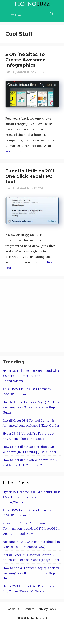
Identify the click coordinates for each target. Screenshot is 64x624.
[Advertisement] (32, 315)
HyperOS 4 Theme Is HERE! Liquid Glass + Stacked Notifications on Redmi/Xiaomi (31, 376)
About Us (13, 609)
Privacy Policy (47, 609)
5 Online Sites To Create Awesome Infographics (25, 60)
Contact (29, 609)
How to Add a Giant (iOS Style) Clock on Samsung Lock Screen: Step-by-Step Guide (31, 407)
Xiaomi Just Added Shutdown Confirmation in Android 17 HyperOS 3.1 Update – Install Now (31, 528)
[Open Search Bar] (51, 13)
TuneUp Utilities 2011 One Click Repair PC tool (29, 176)
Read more (13, 151)
